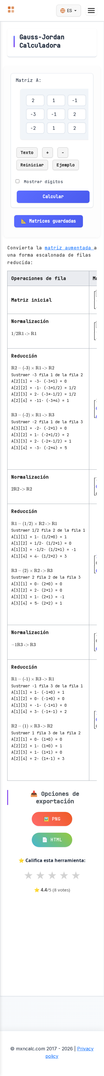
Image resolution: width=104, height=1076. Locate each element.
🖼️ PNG (52, 819)
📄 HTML (52, 840)
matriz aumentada (69, 248)
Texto (27, 152)
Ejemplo (66, 165)
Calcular (53, 196)
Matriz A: (29, 80)
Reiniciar (32, 165)
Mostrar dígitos (43, 181)
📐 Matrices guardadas (48, 221)
